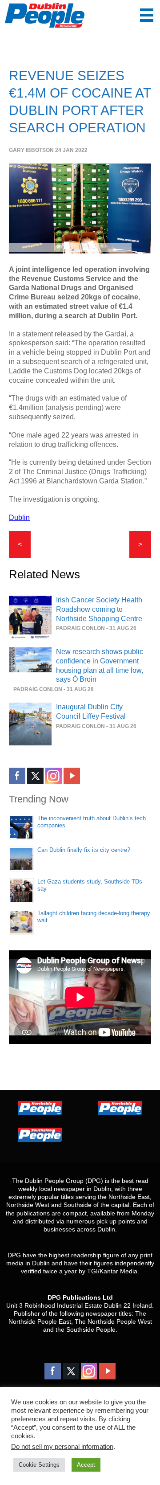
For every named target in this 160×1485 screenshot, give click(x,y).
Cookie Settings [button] (39, 1464)
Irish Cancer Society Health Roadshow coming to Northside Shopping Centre (99, 609)
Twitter (35, 776)
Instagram (53, 776)
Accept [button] (86, 1464)
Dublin (19, 517)
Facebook (17, 776)
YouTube (72, 776)
